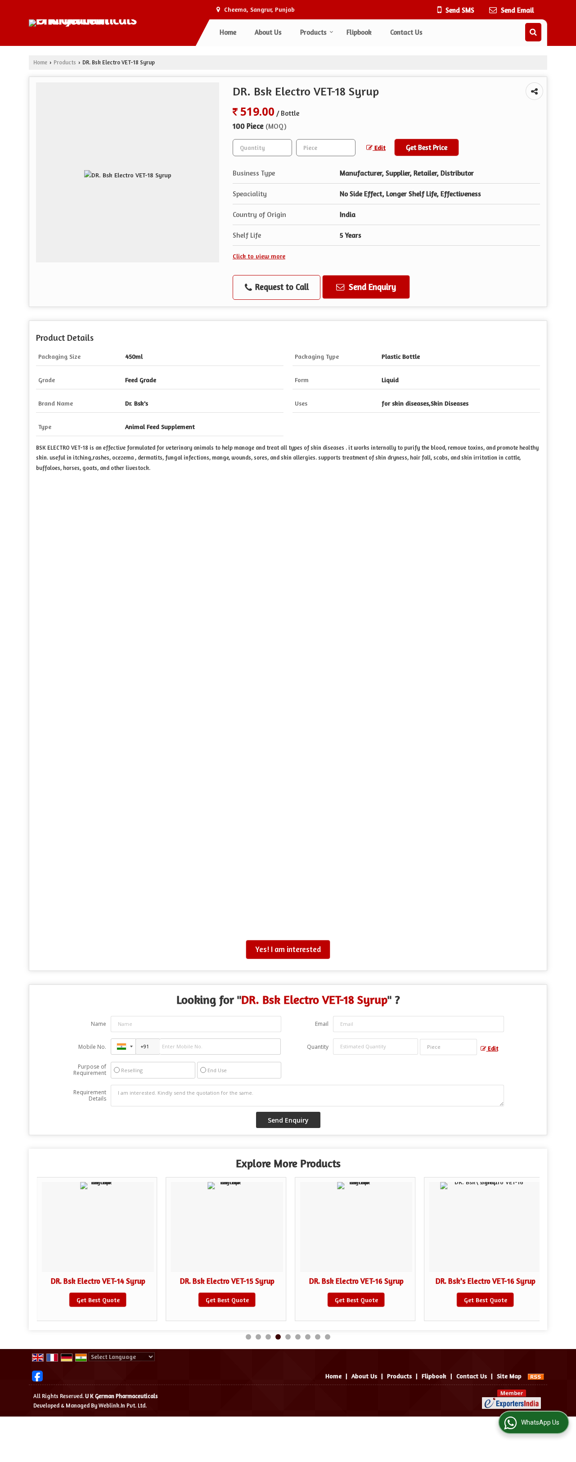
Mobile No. (92, 1047)
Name (98, 1024)
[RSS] (536, 1376)
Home (228, 32)
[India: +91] (123, 1046)
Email (321, 1024)
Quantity (317, 1047)
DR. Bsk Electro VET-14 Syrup (98, 1281)
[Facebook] (37, 1375)
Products (313, 32)
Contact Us (406, 32)
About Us (268, 32)
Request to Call (281, 287)
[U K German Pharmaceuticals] (119, 23)
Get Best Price (426, 147)
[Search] (533, 32)
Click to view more (259, 256)
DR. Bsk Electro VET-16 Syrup (356, 1281)
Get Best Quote (98, 1300)
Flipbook (359, 32)
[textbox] (326, 147)
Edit (379, 147)
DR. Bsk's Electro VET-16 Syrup (486, 1281)
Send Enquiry (371, 287)
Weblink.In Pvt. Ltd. (123, 1405)
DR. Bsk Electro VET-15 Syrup (227, 1281)
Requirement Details (89, 1095)
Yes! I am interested (288, 949)
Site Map (509, 1376)
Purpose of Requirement (89, 1070)
